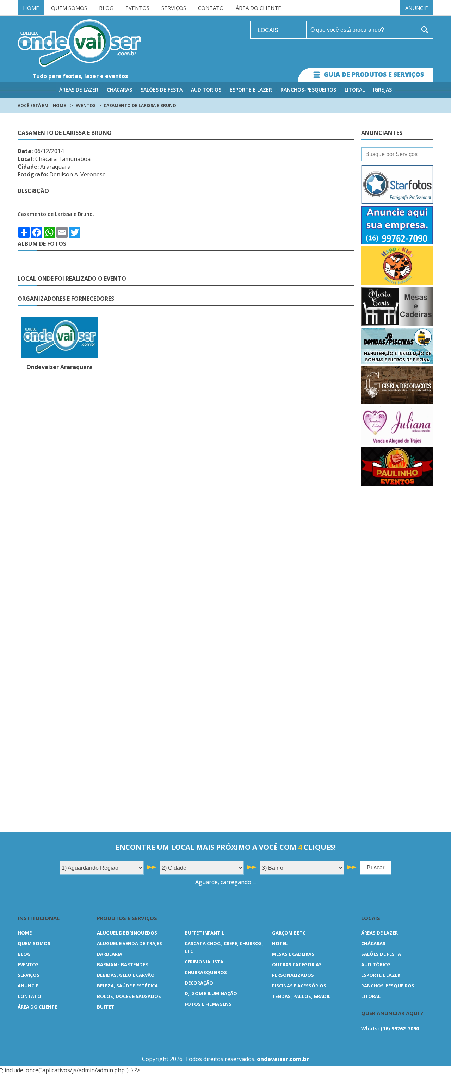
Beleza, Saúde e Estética (127, 985)
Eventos (137, 7)
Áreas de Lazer (78, 89)
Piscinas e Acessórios (299, 985)
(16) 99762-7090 (400, 1028)
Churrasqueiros (206, 972)
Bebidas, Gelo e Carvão (126, 975)
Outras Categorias (297, 964)
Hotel (280, 943)
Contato (211, 7)
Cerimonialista (204, 962)
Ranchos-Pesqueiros (308, 89)
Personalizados (293, 975)
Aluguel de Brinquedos (127, 933)
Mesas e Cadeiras (293, 954)
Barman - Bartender (122, 964)
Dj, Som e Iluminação (211, 993)
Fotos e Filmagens (208, 1004)
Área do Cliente (258, 7)
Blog (106, 7)
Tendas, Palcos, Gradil (301, 996)
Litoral (355, 89)
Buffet (105, 1007)
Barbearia (109, 954)
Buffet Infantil (204, 933)
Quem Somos (69, 7)
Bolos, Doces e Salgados (129, 996)
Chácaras (119, 89)
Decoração (199, 983)
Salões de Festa (162, 89)
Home (31, 7)
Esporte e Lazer (251, 89)
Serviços (173, 7)
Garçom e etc (288, 933)
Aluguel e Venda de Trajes (129, 943)
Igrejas (382, 89)
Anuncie (416, 7)
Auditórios (206, 89)
